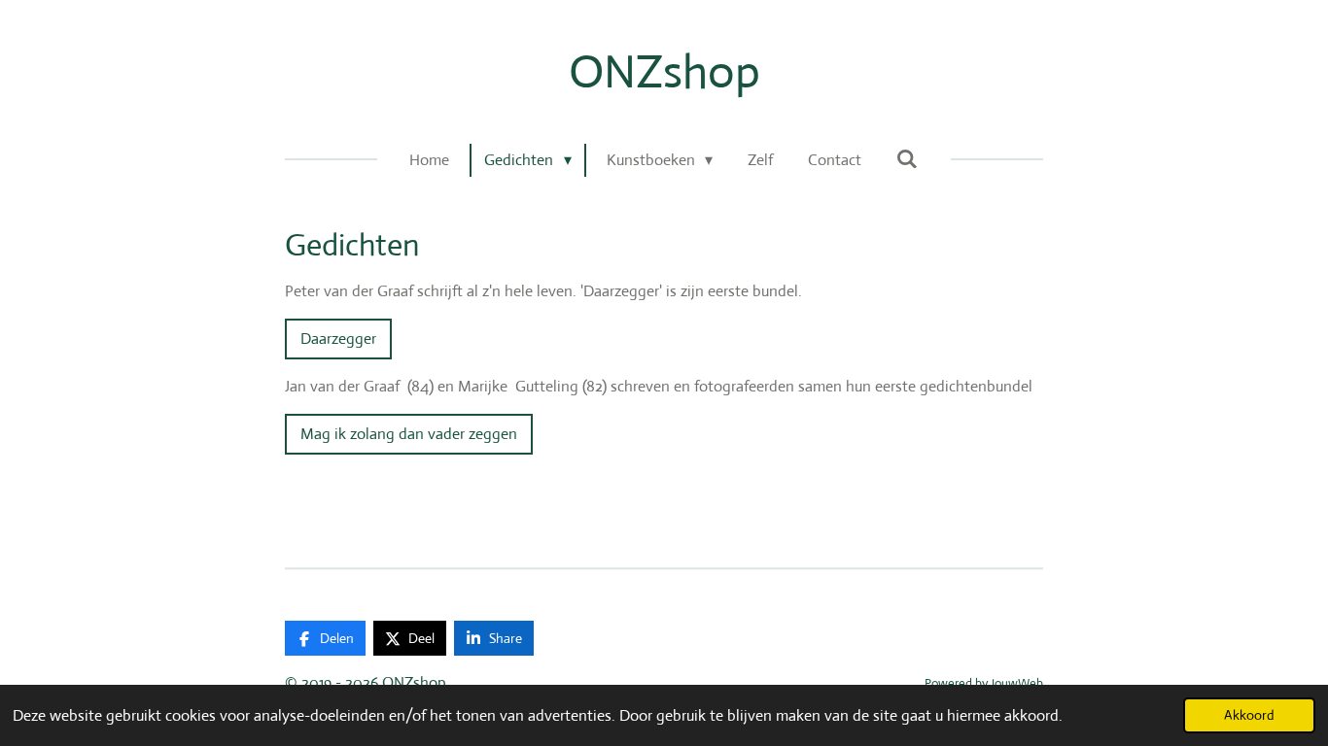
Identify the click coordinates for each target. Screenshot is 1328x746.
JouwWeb (1017, 683)
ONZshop (664, 71)
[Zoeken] (907, 159)
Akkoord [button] (1249, 715)
